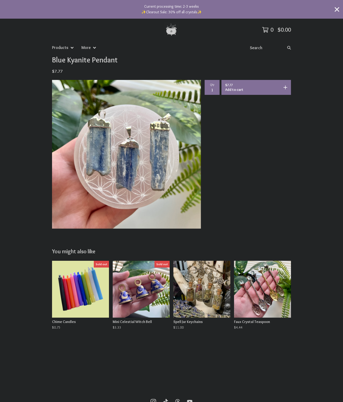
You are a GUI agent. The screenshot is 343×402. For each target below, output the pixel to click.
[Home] (171, 29)
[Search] (289, 47)
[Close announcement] (337, 9)
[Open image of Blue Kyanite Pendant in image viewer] (126, 154)
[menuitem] (63, 47)
